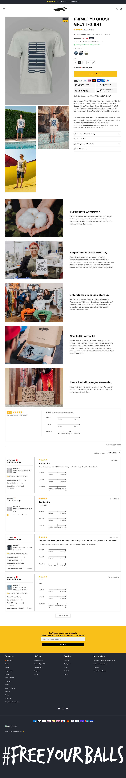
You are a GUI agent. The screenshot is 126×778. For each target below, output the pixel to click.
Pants (7, 684)
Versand (66, 660)
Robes (7, 695)
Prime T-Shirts (9, 678)
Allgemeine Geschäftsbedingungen (104, 660)
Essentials (8, 698)
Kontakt (66, 671)
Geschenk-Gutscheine (12, 702)
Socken (7, 691)
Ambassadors (38, 667)
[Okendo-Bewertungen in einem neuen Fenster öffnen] (113, 445)
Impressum (97, 667)
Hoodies (7, 667)
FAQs (65, 667)
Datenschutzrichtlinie (100, 664)
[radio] (76, 53)
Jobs (36, 674)
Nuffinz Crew (38, 660)
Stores (66, 674)
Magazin (37, 671)
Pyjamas (7, 681)
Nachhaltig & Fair (39, 664)
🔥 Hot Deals (9, 660)
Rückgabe (67, 664)
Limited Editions (10, 688)
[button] (4, 9)
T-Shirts (7, 674)
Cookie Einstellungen (100, 671)
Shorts (7, 664)
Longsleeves (9, 671)
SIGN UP (63, 645)
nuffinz (12, 731)
